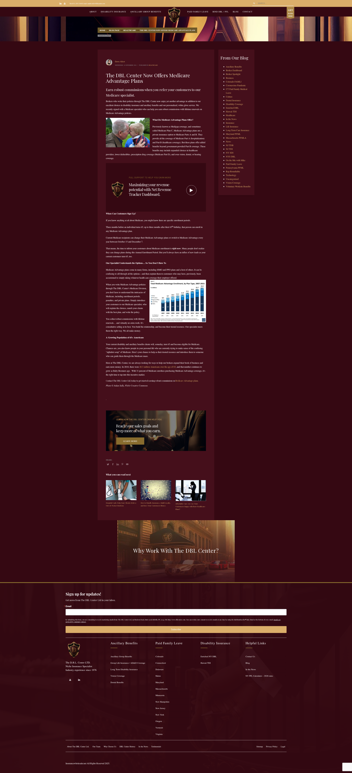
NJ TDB (229, 145)
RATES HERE (290, 12)
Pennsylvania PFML (235, 167)
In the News (231, 119)
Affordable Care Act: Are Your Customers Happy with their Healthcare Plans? (190, 506)
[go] (254, 3)
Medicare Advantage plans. (186, 380)
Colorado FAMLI (233, 81)
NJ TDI (229, 148)
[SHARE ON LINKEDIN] (118, 464)
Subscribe (176, 629)
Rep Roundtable (233, 171)
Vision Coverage (233, 182)
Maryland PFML (233, 133)
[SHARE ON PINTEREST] (122, 464)
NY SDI (229, 152)
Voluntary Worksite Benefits (238, 186)
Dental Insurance (233, 100)
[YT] (65, 3)
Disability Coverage (234, 104)
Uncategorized (232, 178)
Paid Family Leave (234, 163)
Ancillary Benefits (234, 66)
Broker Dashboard (234, 70)
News (228, 141)
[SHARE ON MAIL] (127, 464)
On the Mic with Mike (235, 160)
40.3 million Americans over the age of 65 (157, 366)
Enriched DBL (232, 107)
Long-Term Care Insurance (237, 130)
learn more (130, 441)
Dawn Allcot (120, 61)
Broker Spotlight (233, 74)
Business (230, 77)
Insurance (230, 122)
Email (68, 606)
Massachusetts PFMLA (236, 137)
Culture (229, 96)
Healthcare (153, 65)
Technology (231, 175)
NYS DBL (230, 156)
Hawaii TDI (231, 111)
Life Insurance (232, 126)
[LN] (60, 3)
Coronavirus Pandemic (236, 85)
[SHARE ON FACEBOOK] (113, 464)
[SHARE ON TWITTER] (108, 464)
